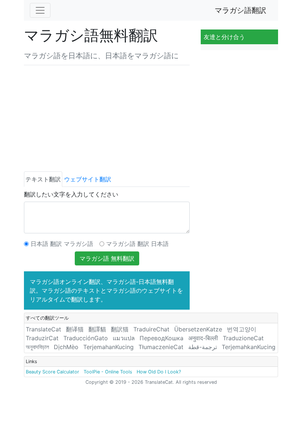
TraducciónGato (85, 338)
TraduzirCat (42, 338)
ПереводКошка (161, 338)
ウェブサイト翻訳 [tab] (87, 179)
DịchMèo (66, 347)
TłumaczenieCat (160, 347)
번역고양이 (241, 329)
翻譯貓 (97, 329)
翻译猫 (75, 329)
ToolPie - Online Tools (108, 372)
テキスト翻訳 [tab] (43, 179)
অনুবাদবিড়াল (37, 347)
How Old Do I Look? (159, 372)
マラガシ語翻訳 (240, 10)
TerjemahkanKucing (248, 347)
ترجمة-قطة (202, 347)
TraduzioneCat (243, 338)
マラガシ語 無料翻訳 (107, 258)
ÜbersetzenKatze (198, 329)
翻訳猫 (120, 329)
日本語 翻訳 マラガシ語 (62, 243)
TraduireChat (151, 329)
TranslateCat (43, 329)
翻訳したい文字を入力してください (71, 194)
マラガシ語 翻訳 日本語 (137, 243)
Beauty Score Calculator (52, 372)
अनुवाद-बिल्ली (203, 338)
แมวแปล (124, 338)
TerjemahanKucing (108, 347)
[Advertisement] (107, 116)
